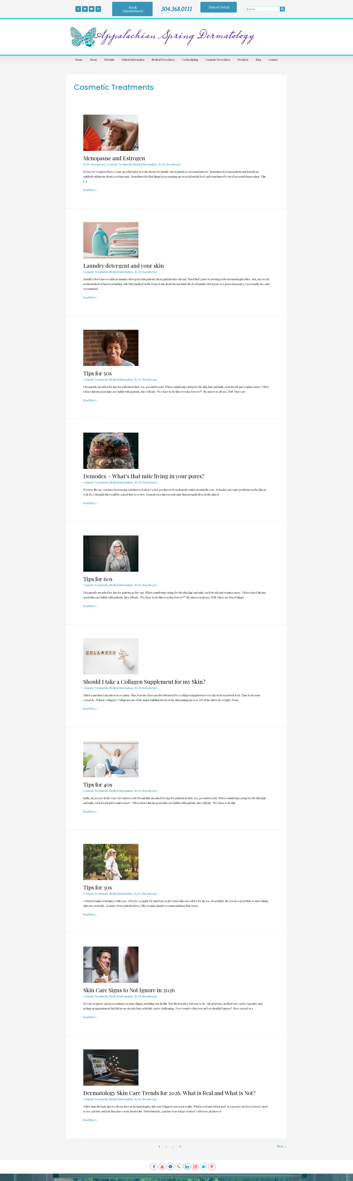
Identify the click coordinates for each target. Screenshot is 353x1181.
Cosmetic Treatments (119, 164)
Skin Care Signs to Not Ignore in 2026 (129, 990)
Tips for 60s (97, 579)
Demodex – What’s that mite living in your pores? (144, 476)
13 (180, 1146)
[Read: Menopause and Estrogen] (110, 132)
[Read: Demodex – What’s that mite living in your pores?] (110, 450)
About (93, 59)
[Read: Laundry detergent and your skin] (110, 240)
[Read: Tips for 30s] (110, 861)
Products (243, 59)
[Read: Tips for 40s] (110, 759)
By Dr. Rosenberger (94, 164)
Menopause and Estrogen (114, 158)
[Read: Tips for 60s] (110, 553)
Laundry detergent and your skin (123, 265)
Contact (273, 59)
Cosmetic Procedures (218, 59)
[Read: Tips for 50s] (110, 347)
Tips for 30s (97, 887)
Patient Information (133, 59)
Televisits (109, 59)
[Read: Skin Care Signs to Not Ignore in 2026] (110, 964)
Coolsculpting (190, 59)
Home (78, 59)
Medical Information (145, 164)
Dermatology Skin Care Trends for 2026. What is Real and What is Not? (169, 1093)
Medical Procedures (163, 59)
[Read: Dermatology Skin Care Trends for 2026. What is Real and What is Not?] (110, 1067)
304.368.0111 (176, 9)
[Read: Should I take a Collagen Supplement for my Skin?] (110, 656)
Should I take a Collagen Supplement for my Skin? (144, 681)
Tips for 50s (97, 373)
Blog (258, 59)
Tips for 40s (97, 784)
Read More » (90, 190)
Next (282, 1146)
